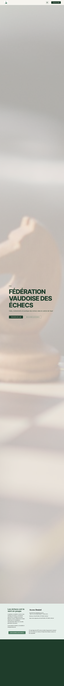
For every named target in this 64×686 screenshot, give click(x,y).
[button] (47, 2)
